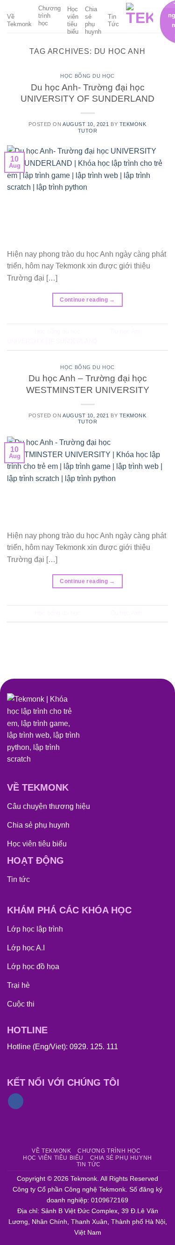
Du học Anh (126, 331)
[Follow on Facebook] (15, 1101)
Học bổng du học (87, 76)
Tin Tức (113, 20)
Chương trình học (49, 16)
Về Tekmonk (19, 20)
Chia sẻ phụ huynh (93, 20)
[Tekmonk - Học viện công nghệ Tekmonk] (139, 16)
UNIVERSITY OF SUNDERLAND (52, 341)
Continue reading (87, 299)
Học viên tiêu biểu (72, 20)
